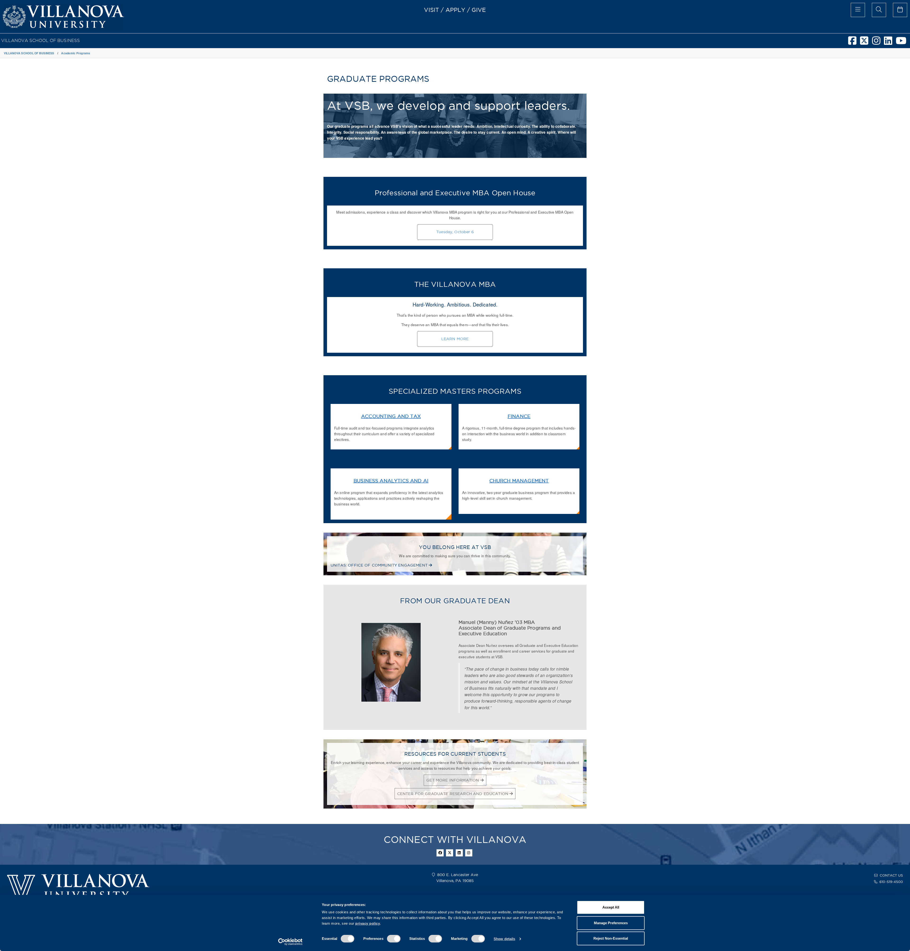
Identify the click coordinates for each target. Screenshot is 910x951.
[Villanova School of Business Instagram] (878, 43)
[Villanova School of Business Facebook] (854, 43)
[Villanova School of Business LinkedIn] (890, 43)
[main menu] (858, 10)
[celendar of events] (900, 10)
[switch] (393, 938)
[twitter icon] (449, 852)
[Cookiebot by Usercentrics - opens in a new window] (290, 941)
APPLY (455, 10)
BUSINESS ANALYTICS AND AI (391, 480)
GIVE (479, 10)
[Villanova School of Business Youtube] (903, 43)
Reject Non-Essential (610, 938)
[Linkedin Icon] (459, 852)
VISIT (431, 10)
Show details (504, 939)
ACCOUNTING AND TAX (391, 416)
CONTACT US (891, 875)
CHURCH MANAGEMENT (519, 480)
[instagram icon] (468, 852)
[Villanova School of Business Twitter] (866, 43)
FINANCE (519, 416)
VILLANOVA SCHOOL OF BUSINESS (40, 40)
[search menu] (879, 10)
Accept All (610, 907)
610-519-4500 (891, 882)
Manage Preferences (611, 923)
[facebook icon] (440, 852)
